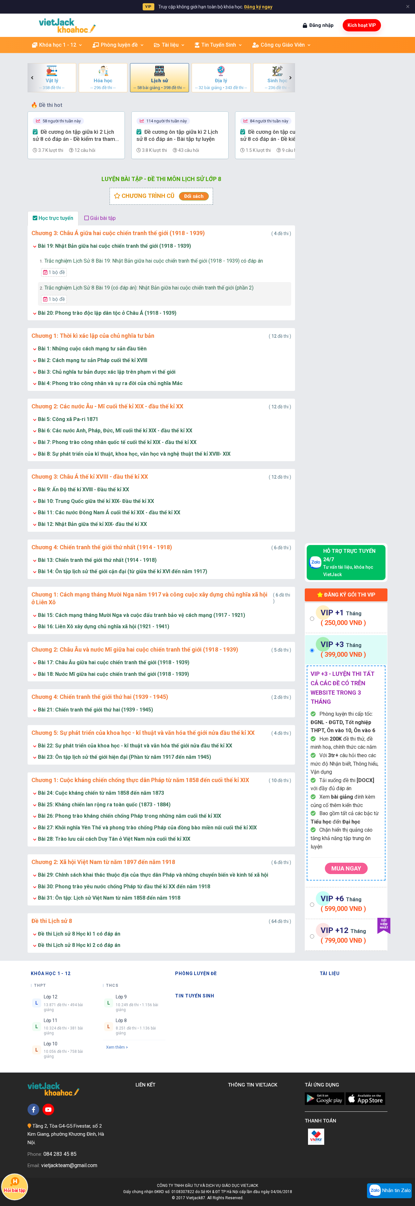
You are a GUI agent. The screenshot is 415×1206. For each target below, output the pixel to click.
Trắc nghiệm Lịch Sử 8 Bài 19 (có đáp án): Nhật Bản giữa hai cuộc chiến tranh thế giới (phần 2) (147, 288)
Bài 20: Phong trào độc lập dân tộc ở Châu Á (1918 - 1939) (107, 313)
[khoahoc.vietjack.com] (67, 25)
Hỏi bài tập (14, 1190)
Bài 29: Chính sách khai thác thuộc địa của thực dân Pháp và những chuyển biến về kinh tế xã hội (153, 875)
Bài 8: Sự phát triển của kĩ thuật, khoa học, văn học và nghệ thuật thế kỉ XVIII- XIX (134, 454)
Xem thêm (115, 1047)
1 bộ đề (56, 272)
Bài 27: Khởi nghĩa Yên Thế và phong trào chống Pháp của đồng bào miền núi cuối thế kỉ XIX (147, 828)
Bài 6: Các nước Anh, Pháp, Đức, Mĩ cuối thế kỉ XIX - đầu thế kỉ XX (115, 430)
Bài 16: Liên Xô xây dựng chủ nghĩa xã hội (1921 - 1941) (103, 626)
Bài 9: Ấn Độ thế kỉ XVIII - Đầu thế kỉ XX (83, 489)
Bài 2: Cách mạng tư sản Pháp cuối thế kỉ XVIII (92, 360)
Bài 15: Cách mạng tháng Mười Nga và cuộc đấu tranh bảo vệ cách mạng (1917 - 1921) (141, 615)
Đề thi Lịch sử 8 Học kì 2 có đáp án (79, 945)
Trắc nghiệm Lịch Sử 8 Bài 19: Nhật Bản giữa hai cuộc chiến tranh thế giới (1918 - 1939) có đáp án (151, 261)
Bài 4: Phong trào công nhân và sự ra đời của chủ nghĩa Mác (110, 383)
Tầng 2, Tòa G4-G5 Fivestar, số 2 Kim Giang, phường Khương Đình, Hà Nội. (66, 1134)
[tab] (346, 618)
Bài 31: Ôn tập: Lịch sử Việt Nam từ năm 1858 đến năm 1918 (109, 898)
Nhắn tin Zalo (396, 1190)
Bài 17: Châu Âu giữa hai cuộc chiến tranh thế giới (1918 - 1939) (113, 662)
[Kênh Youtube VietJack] (48, 1109)
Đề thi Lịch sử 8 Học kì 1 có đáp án (79, 934)
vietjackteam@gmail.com (69, 1165)
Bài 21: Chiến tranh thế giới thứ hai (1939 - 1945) (95, 710)
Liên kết (147, 1085)
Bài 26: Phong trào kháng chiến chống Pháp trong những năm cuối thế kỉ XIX (129, 816)
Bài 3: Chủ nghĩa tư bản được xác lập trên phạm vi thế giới (106, 372)
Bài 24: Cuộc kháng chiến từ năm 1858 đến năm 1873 (101, 793)
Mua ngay (346, 868)
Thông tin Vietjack (254, 1085)
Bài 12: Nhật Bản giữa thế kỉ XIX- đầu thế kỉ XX (92, 524)
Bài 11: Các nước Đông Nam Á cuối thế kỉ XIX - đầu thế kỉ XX (109, 512)
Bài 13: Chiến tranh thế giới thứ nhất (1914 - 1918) (97, 560)
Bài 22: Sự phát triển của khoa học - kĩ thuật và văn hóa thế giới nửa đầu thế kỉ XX (135, 746)
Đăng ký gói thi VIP (349, 595)
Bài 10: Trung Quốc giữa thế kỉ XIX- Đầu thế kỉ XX (96, 501)
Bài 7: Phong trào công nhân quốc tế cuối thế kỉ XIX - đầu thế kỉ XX (117, 442)
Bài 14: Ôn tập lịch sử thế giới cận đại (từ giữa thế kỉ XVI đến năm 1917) (122, 571)
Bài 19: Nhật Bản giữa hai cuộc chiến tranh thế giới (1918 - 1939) (114, 246)
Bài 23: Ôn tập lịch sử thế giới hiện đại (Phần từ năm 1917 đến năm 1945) (124, 757)
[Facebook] (33, 1109)
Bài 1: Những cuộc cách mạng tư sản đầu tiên (92, 349)
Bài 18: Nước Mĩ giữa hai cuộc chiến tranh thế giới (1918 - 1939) (113, 674)
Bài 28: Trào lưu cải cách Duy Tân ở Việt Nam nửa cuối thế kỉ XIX (114, 839)
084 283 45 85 (60, 1154)
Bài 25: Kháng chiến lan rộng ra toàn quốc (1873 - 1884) (104, 805)
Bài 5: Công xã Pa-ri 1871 (68, 419)
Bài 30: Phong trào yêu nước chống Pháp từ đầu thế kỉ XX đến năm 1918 (124, 886)
